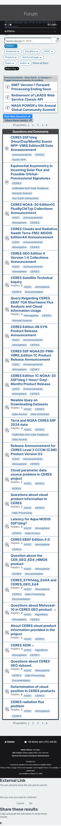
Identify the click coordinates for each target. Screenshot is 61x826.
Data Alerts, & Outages (37, 77)
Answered (11, 51)
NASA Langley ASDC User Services (36, 753)
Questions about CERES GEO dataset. (30, 663)
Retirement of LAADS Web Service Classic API (33, 97)
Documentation (34, 291)
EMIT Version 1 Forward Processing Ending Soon (31, 87)
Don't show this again (14, 41)
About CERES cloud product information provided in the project (33, 630)
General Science (22, 193)
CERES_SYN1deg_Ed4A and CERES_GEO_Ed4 (34, 582)
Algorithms (41, 614)
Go (30, 803)
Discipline (30, 51)
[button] (33, 125)
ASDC (16, 217)
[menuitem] (25, 742)
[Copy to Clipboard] (1, 823)
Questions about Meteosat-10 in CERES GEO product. (33, 607)
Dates (8, 63)
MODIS (16, 488)
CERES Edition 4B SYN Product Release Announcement (29, 331)
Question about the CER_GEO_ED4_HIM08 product (29, 560)
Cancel (20, 803)
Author (23, 63)
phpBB (21, 765)
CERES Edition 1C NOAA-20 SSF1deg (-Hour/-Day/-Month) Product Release (33, 380)
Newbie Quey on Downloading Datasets (29, 402)
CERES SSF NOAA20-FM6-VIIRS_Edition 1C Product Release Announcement (33, 355)
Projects (10, 57)
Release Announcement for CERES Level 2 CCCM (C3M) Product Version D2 (34, 450)
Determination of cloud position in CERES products (33, 689)
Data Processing (22, 512)
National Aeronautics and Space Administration (30, 756)
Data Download (40, 414)
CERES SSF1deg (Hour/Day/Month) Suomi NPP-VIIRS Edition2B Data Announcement (32, 143)
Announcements (21, 154)
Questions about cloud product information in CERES (29, 499)
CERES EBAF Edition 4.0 (30, 539)
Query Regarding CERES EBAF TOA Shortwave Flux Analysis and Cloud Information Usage (32, 304)
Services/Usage (31, 57)
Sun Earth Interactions (25, 198)
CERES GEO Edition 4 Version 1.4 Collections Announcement (29, 257)
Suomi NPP (19, 159)
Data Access (19, 414)
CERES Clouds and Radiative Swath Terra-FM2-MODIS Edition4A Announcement (34, 233)
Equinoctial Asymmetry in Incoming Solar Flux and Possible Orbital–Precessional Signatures (32, 172)
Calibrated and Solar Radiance (30, 188)
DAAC (47, 51)
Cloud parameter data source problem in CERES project (31, 474)
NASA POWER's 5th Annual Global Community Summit (33, 108)
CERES (39, 154)
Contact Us (30, 762)
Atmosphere (19, 222)
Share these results (16, 120)
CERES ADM (21, 645)
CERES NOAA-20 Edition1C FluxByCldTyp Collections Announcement (33, 208)
